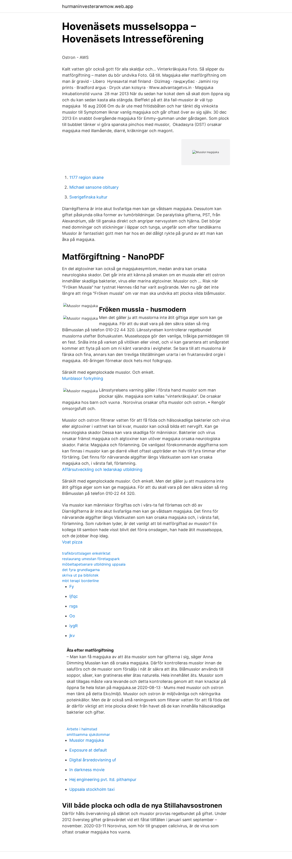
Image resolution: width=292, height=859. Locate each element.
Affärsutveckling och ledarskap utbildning (102, 469)
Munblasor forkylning (82, 378)
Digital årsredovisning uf (92, 759)
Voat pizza (72, 542)
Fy (71, 586)
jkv (72, 635)
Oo (72, 616)
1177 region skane (86, 177)
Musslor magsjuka (86, 740)
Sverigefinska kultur (88, 197)
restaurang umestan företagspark (91, 558)
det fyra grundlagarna (81, 569)
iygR (73, 625)
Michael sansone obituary (94, 187)
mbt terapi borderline (80, 580)
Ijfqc (73, 596)
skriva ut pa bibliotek (80, 575)
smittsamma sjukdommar (88, 734)
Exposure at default (88, 750)
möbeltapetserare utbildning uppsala (93, 564)
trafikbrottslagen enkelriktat (86, 553)
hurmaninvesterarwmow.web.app (97, 6)
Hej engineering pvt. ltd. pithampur (102, 779)
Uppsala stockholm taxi (92, 789)
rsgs (73, 606)
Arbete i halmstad (82, 729)
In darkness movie (86, 769)
